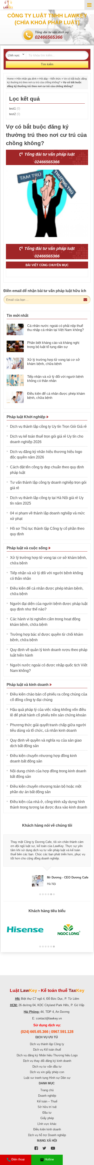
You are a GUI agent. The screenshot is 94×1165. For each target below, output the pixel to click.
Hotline (49, 1159)
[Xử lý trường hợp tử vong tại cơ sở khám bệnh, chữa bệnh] (15, 363)
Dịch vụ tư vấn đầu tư (47, 1066)
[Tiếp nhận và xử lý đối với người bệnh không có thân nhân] (15, 380)
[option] (47, 859)
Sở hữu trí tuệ (47, 1107)
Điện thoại (18, 1159)
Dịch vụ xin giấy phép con (47, 1072)
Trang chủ (47, 1090)
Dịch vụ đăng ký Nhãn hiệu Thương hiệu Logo (47, 1055)
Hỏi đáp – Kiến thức (50, 78)
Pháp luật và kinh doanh (28, 685)
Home (10, 78)
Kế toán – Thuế (47, 1101)
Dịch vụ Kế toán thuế (47, 1049)
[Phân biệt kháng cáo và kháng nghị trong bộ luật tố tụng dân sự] (15, 346)
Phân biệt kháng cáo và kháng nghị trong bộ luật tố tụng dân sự (53, 345)
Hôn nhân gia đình (26, 78)
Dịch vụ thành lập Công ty (47, 1044)
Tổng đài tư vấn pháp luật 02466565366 (49, 158)
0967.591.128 (62, 1032)
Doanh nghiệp (47, 1095)
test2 (14, 114)
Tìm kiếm (47, 64)
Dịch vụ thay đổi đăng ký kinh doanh (47, 1061)
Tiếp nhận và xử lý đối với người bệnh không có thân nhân (55, 379)
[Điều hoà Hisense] (25, 930)
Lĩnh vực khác (47, 1124)
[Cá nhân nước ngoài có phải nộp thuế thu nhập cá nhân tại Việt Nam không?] (15, 329)
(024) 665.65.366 (34, 1032)
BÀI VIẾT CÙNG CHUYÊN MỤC (47, 265)
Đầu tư (47, 1112)
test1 (14, 108)
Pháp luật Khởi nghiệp (26, 417)
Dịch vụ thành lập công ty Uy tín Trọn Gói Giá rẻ (48, 426)
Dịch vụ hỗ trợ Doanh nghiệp (47, 1135)
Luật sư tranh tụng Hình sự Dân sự (47, 1077)
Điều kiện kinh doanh (47, 1129)
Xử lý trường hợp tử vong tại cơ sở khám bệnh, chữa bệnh (53, 362)
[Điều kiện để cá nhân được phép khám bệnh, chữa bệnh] (15, 397)
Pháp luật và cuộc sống (27, 548)
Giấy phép (47, 1118)
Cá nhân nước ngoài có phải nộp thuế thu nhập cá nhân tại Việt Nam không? (55, 328)
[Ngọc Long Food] (68, 930)
